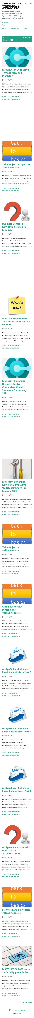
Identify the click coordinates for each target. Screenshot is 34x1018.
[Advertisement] (17, 121)
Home (4, 28)
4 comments (12, 693)
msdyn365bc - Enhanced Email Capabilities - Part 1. (17, 789)
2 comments (12, 634)
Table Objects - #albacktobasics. (11, 549)
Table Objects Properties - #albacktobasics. (16, 166)
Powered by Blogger (18, 1010)
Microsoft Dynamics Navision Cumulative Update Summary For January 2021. (14, 486)
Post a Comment (14, 97)
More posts (27, 1003)
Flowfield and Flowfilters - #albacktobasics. (17, 911)
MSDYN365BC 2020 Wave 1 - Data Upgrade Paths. (16, 971)
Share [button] (4, 97)
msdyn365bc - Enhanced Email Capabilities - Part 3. (17, 670)
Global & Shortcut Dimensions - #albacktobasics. (12, 609)
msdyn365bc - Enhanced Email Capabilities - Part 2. (17, 730)
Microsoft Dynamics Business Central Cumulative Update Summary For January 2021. (14, 387)
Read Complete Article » (11, 99)
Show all (27, 38)
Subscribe (5, 23)
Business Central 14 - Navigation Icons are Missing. (14, 226)
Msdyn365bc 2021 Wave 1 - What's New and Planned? (16, 72)
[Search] (26, 3)
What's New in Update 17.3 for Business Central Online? (16, 321)
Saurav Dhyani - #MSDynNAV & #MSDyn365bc (12, 6)
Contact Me (15, 28)
